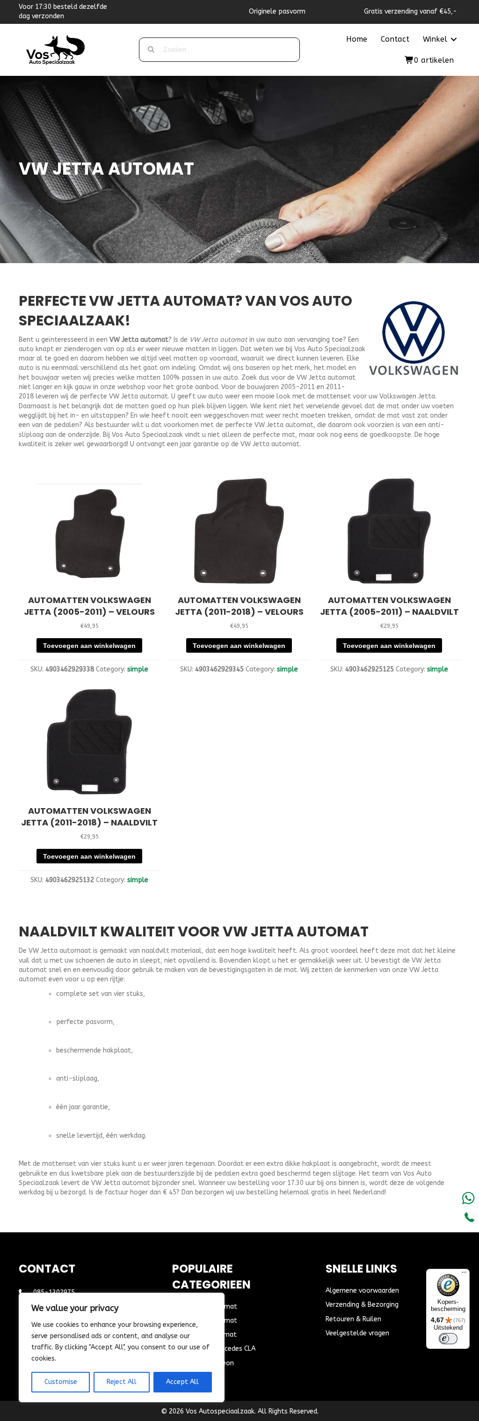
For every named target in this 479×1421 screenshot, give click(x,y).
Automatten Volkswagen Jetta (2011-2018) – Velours (239, 606)
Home (356, 39)
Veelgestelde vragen (357, 1333)
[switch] (448, 1338)
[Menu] (464, 1274)
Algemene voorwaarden (362, 1291)
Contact (395, 39)
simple (137, 669)
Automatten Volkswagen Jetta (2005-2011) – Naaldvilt (389, 606)
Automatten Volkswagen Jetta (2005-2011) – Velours (89, 606)
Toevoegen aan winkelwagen (89, 645)
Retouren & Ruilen (353, 1319)
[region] (122, 1347)
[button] (453, 39)
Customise (60, 1382)
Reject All (122, 1382)
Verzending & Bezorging (362, 1305)
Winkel (435, 39)
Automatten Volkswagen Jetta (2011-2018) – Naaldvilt (89, 816)
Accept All (182, 1382)
